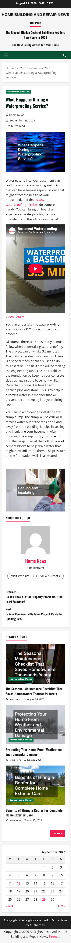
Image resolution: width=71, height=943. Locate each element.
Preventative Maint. (18, 91)
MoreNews (59, 920)
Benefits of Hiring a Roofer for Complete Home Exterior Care (34, 812)
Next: (34, 614)
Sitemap (54, 937)
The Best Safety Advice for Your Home (35, 45)
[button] (6, 55)
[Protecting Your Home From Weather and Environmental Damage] (35, 724)
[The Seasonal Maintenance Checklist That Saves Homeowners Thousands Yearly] (35, 664)
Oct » (61, 906)
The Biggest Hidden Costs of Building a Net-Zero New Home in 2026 (35, 35)
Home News (16, 115)
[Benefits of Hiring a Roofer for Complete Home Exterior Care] (35, 785)
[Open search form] (64, 55)
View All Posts (50, 576)
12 (18, 883)
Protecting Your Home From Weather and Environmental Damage (34, 752)
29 (44, 899)
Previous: (34, 597)
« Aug (9, 906)
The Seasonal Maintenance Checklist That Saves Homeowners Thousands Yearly (34, 691)
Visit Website (20, 576)
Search (58, 833)
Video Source (15, 317)
